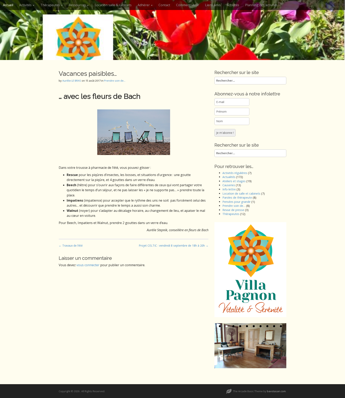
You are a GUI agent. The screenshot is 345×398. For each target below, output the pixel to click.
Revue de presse (233, 210)
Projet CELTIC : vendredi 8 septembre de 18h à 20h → (173, 245)
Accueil (8, 5)
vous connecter (87, 265)
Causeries (228, 185)
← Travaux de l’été (71, 245)
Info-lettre (229, 189)
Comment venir (187, 5)
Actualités (228, 177)
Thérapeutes (230, 214)
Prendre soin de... (114, 80)
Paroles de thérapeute (237, 197)
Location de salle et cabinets (241, 193)
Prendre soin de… (233, 206)
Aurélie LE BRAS (71, 80)
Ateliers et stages (234, 181)
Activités (25, 5)
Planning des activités (261, 5)
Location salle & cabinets (113, 5)
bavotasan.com (276, 391)
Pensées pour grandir (236, 202)
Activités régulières (234, 173)
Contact (164, 5)
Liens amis (213, 5)
